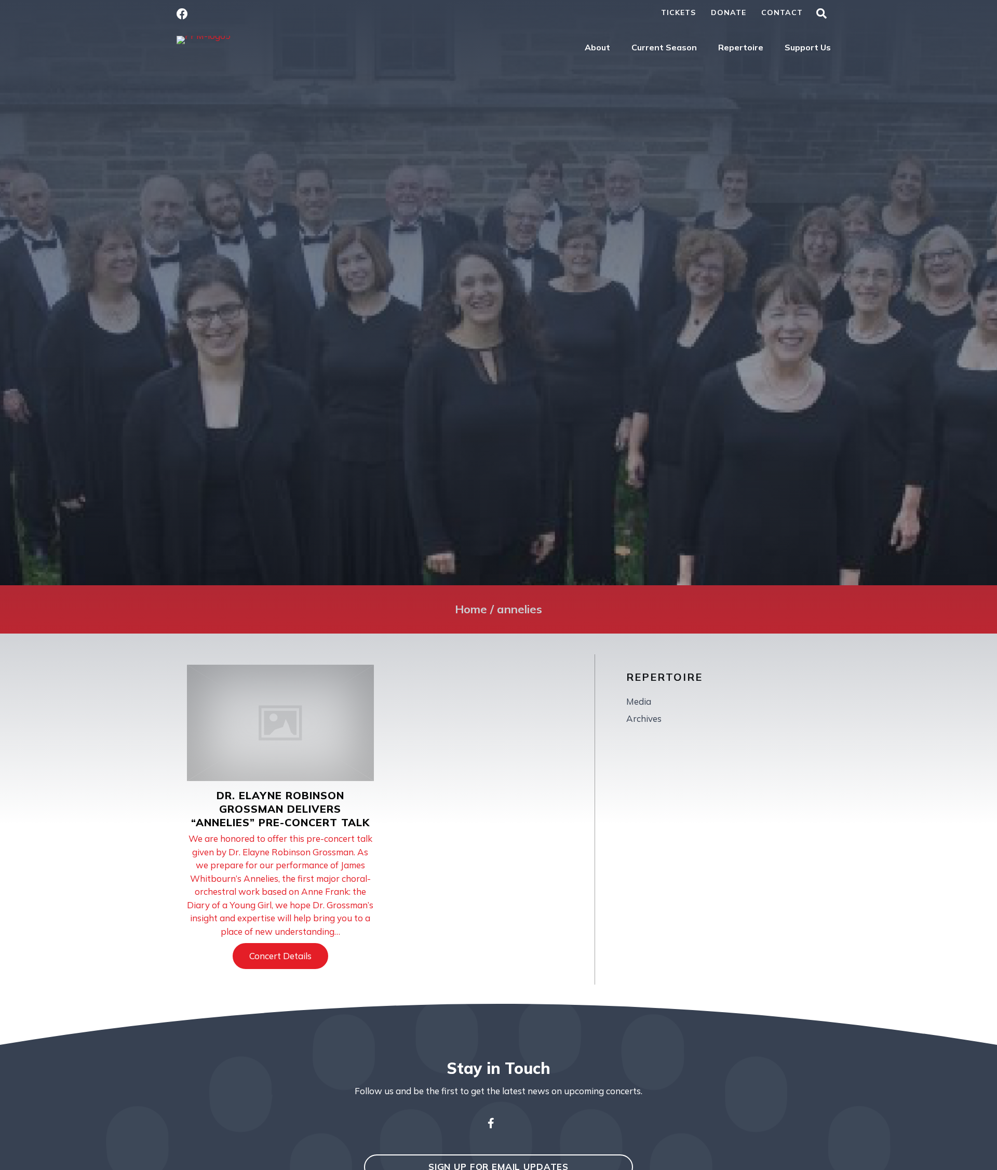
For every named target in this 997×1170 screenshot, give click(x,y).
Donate (728, 12)
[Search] (821, 13)
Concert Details (288, 955)
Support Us (808, 47)
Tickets (678, 12)
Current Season (664, 47)
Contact (782, 12)
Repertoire (740, 47)
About (597, 47)
